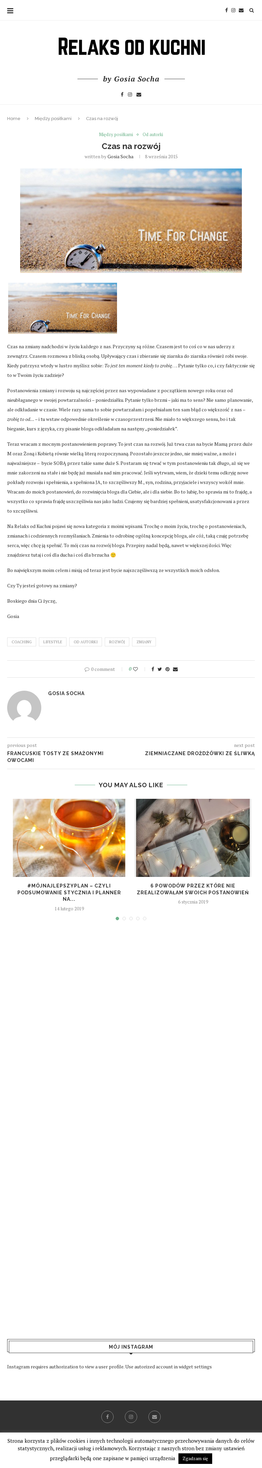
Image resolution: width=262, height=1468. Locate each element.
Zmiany (143, 642)
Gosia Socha (120, 156)
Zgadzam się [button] (195, 1458)
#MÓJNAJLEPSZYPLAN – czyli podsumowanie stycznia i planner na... (69, 892)
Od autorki (153, 134)
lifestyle (52, 642)
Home (13, 118)
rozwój (117, 642)
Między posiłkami (53, 118)
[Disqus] (131, 1024)
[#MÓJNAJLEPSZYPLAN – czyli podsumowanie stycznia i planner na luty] (69, 838)
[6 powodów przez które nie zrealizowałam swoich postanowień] (192, 838)
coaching (22, 642)
